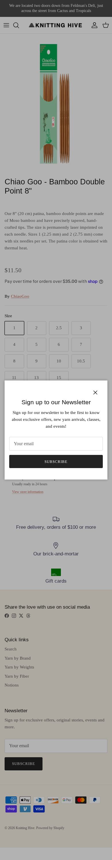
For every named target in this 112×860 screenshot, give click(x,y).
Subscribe (56, 461)
